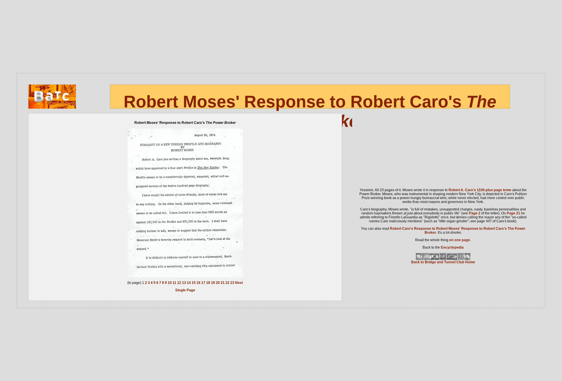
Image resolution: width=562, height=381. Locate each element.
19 (213, 283)
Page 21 (513, 213)
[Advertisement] (283, 40)
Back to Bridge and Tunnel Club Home (443, 262)
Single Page (185, 290)
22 (227, 283)
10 (170, 283)
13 (184, 283)
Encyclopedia (452, 247)
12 (179, 283)
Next (239, 283)
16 (198, 283)
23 (232, 283)
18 (208, 283)
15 (194, 283)
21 (223, 283)
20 (218, 283)
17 (203, 283)
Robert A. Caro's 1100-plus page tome (480, 190)
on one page (459, 240)
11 (174, 283)
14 (189, 283)
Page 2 (474, 213)
